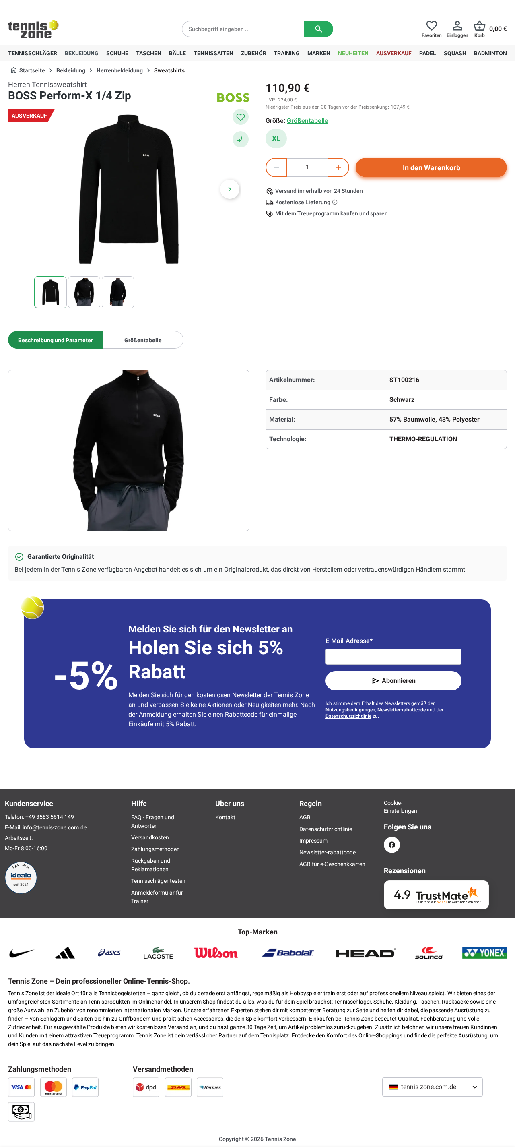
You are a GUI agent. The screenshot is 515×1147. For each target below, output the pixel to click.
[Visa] (21, 1087)
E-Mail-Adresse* (349, 641)
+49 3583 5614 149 (59, 6)
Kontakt (225, 817)
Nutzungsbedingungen (350, 710)
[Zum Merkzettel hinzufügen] (241, 117)
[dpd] (146, 1087)
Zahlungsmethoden (155, 849)
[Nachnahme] (21, 1111)
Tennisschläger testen (158, 881)
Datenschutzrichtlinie (348, 716)
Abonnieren (399, 680)
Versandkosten (150, 837)
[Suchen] (318, 29)
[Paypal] (85, 1087)
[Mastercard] (53, 1087)
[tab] (55, 340)
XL (276, 138)
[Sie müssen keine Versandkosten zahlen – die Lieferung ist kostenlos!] (336, 202)
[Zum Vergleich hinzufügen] (241, 139)
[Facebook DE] (392, 845)
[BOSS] (233, 97)
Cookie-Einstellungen (392, 807)
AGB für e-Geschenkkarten (332, 864)
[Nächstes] (229, 189)
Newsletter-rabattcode (401, 710)
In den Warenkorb (431, 167)
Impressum (313, 840)
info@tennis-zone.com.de (55, 827)
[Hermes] (210, 1087)
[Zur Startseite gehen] (33, 29)
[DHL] (178, 1087)
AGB (305, 817)
